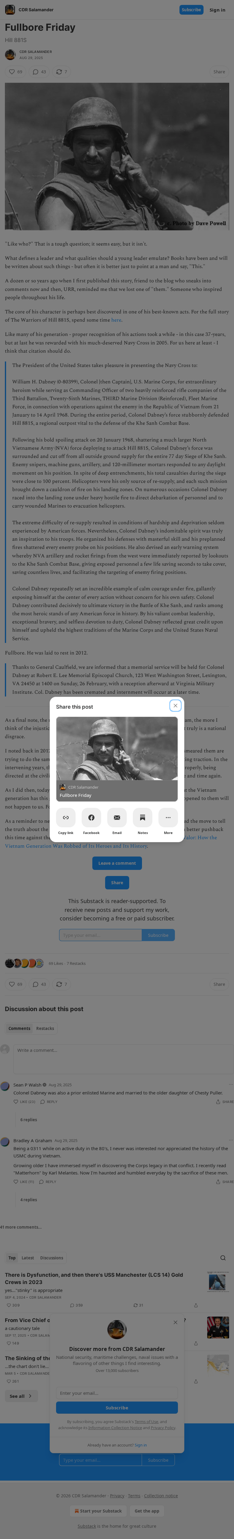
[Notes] (142, 817)
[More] (168, 817)
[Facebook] (91, 817)
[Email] (117, 817)
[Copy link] (66, 817)
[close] (175, 705)
